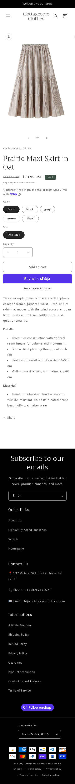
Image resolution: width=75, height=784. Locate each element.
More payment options (37, 288)
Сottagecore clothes (35, 764)
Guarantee (15, 662)
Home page (16, 548)
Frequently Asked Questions (27, 530)
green (14, 219)
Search (13, 539)
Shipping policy (51, 775)
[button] (8, 16)
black (30, 209)
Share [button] (11, 417)
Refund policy (33, 769)
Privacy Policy (17, 653)
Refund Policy (17, 644)
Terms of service (29, 775)
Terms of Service (19, 690)
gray (47, 209)
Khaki (30, 218)
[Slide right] (46, 137)
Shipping (7, 183)
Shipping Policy (18, 634)
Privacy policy (53, 769)
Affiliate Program (19, 625)
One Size (14, 235)
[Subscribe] (61, 496)
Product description (21, 672)
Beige (11, 209)
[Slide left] (28, 137)
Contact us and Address (24, 681)
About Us (14, 520)
